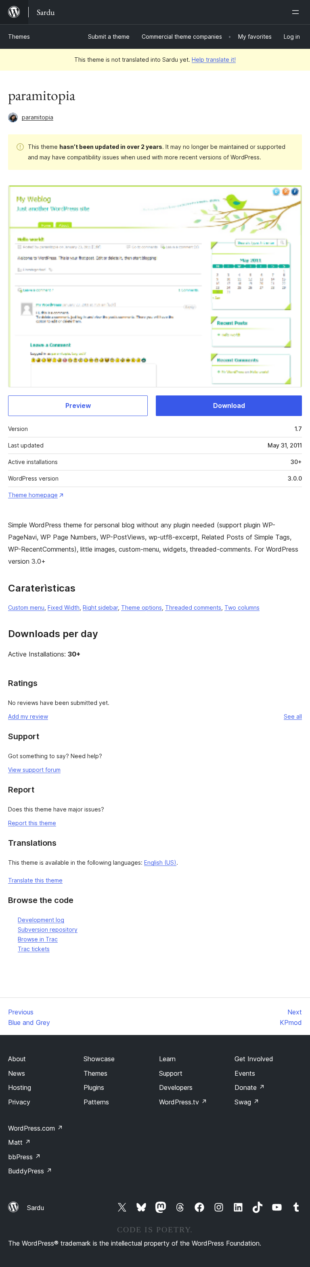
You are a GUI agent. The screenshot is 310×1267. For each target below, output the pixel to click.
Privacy (19, 1102)
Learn (167, 1059)
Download (229, 405)
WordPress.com (35, 1128)
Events (245, 1073)
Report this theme (32, 823)
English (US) (160, 862)
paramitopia (37, 117)
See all (293, 716)
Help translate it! (214, 59)
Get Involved (254, 1059)
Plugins (94, 1087)
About (17, 1059)
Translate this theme (35, 880)
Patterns (96, 1102)
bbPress (24, 1157)
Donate (250, 1087)
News (16, 1073)
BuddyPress (30, 1171)
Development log (41, 919)
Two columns (242, 607)
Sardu (35, 1208)
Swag (247, 1102)
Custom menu (26, 607)
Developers (176, 1087)
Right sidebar (100, 607)
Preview (78, 405)
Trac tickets (34, 948)
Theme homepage (33, 494)
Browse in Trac (38, 939)
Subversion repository (48, 929)
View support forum (34, 769)
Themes (19, 36)
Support (170, 1073)
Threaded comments (193, 607)
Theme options (141, 607)
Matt (19, 1142)
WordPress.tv (183, 1102)
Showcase (99, 1059)
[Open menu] (297, 12)
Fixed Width (64, 607)
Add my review (28, 716)
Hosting (19, 1087)
